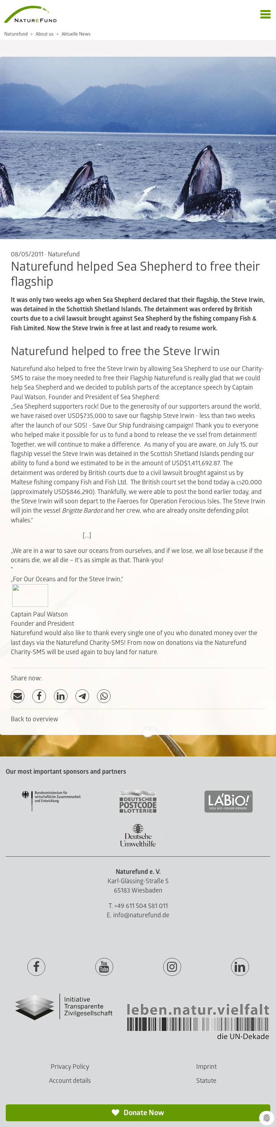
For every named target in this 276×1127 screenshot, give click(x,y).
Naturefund (16, 34)
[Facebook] (39, 696)
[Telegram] (82, 696)
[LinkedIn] (61, 696)
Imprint (206, 1067)
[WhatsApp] (104, 696)
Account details (70, 1081)
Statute (206, 1081)
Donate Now (143, 1112)
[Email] (17, 696)
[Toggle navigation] (265, 14)
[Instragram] (172, 967)
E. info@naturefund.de (138, 915)
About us (45, 34)
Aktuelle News (76, 34)
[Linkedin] (240, 967)
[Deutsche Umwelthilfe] (138, 845)
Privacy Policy (70, 1067)
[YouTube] (104, 967)
